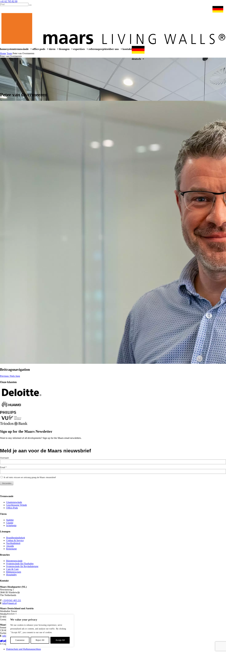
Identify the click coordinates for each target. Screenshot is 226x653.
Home (3, 49)
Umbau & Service (201, 9)
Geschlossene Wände (16, 505)
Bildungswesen (13, 572)
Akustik (10, 546)
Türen (52, 49)
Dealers (155, 9)
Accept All (60, 640)
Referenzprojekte (98, 49)
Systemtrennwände (17, 49)
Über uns (113, 49)
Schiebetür (11, 525)
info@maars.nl (9, 603)
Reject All (40, 640)
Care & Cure (12, 569)
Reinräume (11, 548)
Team (9, 53)
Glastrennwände (14, 502)
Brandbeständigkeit (15, 537)
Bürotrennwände (14, 560)
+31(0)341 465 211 (11, 600)
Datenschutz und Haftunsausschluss (23, 649)
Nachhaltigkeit (13, 543)
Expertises (79, 49)
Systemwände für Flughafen (20, 563)
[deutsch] (218, 9)
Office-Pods (38, 49)
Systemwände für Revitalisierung (22, 566)
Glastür (9, 522)
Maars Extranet (169, 9)
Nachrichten (184, 9)
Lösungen (64, 49)
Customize (19, 640)
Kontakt (127, 49)
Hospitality (11, 574)
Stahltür (10, 520)
